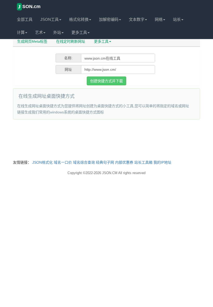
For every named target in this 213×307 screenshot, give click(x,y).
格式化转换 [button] (79, 19)
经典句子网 (105, 162)
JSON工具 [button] (49, 19)
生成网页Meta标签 (32, 41)
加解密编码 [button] (108, 19)
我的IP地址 (162, 162)
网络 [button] (159, 19)
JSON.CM (109, 173)
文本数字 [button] (136, 19)
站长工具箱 (143, 162)
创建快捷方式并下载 (106, 81)
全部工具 (24, 19)
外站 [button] (57, 32)
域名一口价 (63, 162)
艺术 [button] (39, 32)
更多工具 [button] (79, 32)
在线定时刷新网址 (70, 41)
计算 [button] (21, 32)
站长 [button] (177, 19)
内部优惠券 (124, 162)
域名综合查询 (84, 162)
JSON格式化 (42, 162)
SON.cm (29, 6)
